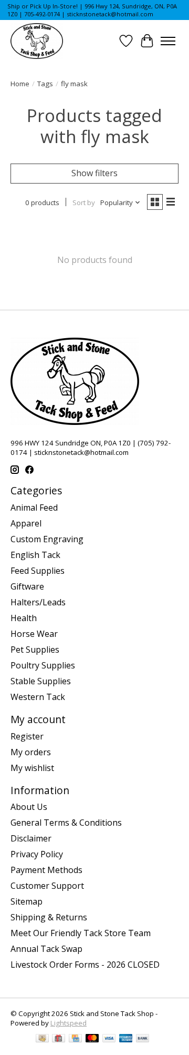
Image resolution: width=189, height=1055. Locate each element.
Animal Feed (34, 507)
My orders (30, 752)
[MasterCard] (92, 1039)
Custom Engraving (46, 539)
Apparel (25, 523)
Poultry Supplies (42, 665)
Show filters (94, 173)
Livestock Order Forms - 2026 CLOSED (85, 964)
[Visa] (109, 1039)
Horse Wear (34, 634)
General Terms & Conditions (66, 822)
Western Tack (37, 697)
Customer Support (47, 885)
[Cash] (42, 1039)
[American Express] (126, 1039)
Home (19, 83)
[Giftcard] (58, 1039)
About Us (28, 807)
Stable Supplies (40, 681)
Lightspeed (68, 1023)
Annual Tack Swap (46, 949)
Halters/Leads (38, 602)
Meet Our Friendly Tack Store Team (80, 933)
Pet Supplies (34, 649)
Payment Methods (46, 870)
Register (27, 736)
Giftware (27, 586)
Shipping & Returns (48, 917)
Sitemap (26, 901)
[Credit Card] (75, 1039)
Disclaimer (30, 838)
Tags (45, 83)
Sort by (83, 202)
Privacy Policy (36, 854)
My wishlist (32, 768)
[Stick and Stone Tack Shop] (36, 41)
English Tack (35, 555)
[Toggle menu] (168, 41)
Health (23, 618)
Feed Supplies (37, 570)
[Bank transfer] (143, 1039)
